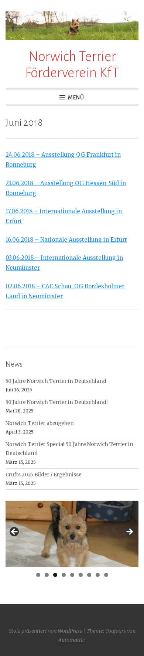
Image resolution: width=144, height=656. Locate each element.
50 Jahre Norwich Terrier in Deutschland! (57, 402)
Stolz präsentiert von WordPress (45, 631)
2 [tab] (47, 575)
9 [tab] (106, 575)
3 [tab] (55, 575)
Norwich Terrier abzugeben (40, 423)
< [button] (14, 532)
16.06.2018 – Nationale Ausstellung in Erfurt (66, 239)
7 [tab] (89, 575)
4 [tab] (64, 575)
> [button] (129, 532)
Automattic (71, 640)
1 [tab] (38, 575)
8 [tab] (98, 575)
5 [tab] (72, 575)
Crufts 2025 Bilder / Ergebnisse (44, 475)
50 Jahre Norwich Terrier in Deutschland (56, 381)
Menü (76, 98)
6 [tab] (81, 575)
